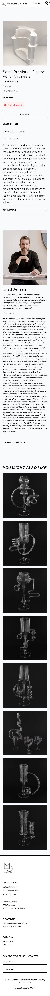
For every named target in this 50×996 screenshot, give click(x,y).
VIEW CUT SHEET (14, 131)
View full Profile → (15, 442)
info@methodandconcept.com (15, 923)
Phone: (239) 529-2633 (12, 927)
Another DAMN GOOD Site (25, 988)
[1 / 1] (25, 43)
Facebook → (8, 945)
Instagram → (8, 942)
